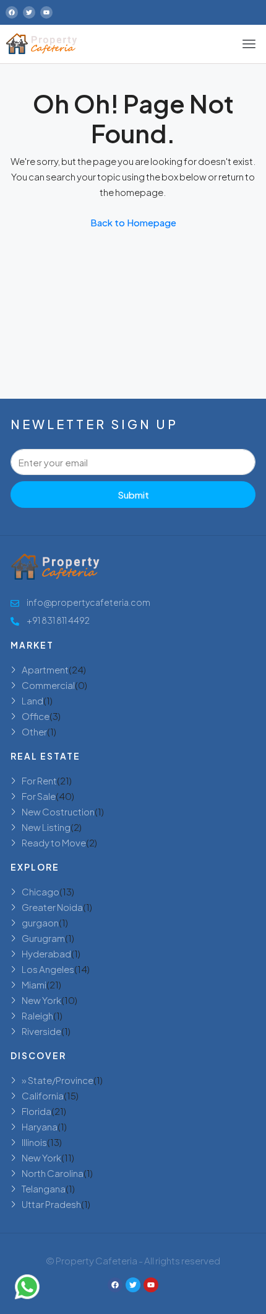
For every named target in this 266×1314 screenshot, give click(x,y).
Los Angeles (48, 969)
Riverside (41, 1031)
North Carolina (53, 1173)
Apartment (45, 669)
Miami (34, 984)
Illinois (34, 1142)
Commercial (48, 685)
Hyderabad (46, 953)
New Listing (46, 827)
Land (32, 700)
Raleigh (37, 1015)
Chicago (40, 891)
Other (34, 731)
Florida (36, 1111)
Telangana (44, 1188)
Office (35, 716)
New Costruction (58, 811)
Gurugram (43, 938)
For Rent (39, 780)
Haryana (40, 1126)
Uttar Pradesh (51, 1204)
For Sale (39, 796)
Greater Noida (52, 907)
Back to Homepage (133, 222)
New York (41, 1000)
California (43, 1095)
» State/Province (57, 1080)
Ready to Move (54, 842)
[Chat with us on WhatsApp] (27, 1287)
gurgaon (40, 922)
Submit (133, 494)
